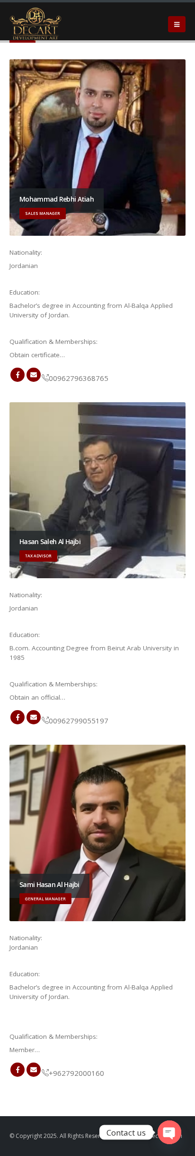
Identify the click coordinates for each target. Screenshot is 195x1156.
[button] (177, 24)
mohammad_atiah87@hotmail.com (34, 375)
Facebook (17, 375)
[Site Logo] (35, 24)
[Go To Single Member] (97, 147)
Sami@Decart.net (34, 1070)
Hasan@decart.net (34, 717)
